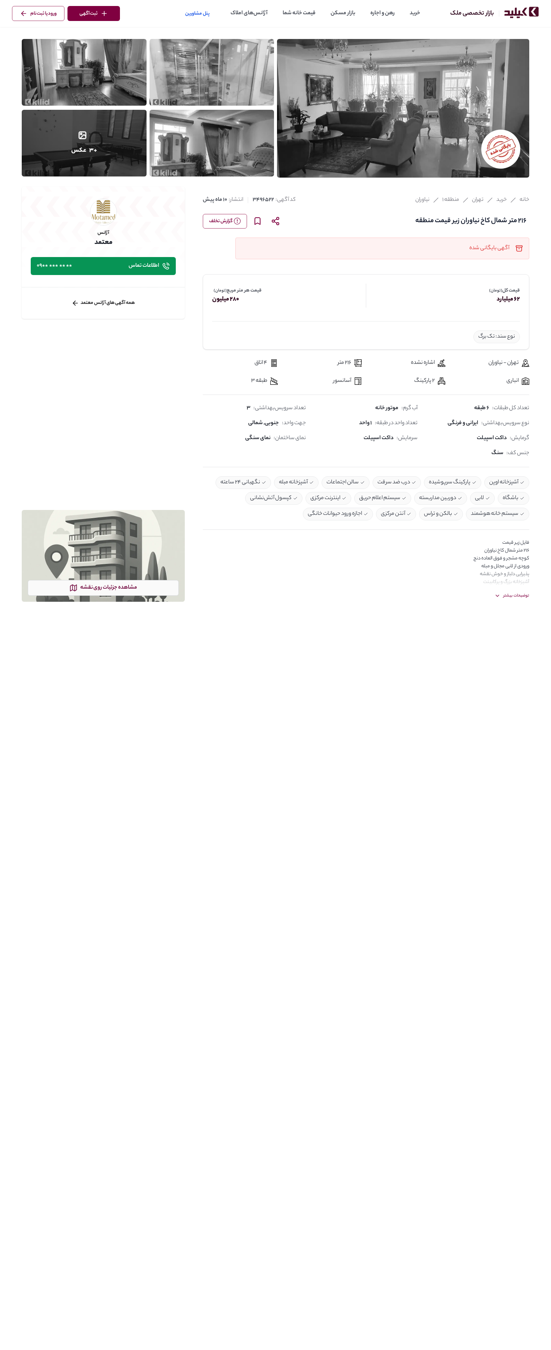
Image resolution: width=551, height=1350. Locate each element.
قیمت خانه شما (299, 13)
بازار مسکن (343, 13)
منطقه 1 (450, 200)
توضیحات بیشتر (516, 595)
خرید (415, 13)
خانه (524, 200)
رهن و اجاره (382, 13)
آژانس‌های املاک (249, 13)
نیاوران (422, 200)
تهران (478, 200)
